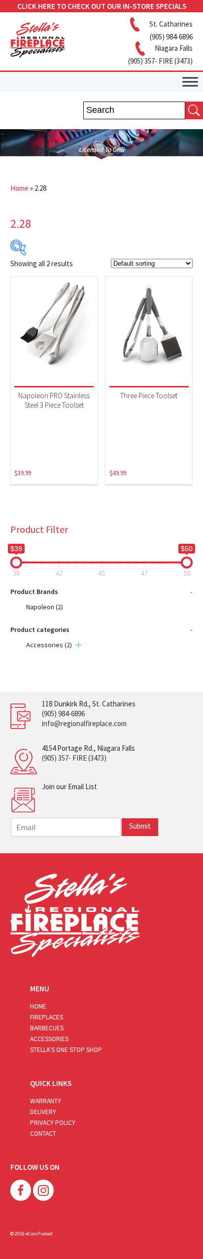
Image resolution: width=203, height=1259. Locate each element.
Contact (43, 1133)
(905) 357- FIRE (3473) (74, 758)
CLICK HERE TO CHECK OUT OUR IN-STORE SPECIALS (101, 6)
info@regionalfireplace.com (84, 723)
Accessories (49, 644)
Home (19, 188)
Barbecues (47, 1028)
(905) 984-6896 (63, 713)
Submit (140, 826)
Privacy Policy (52, 1123)
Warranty (45, 1101)
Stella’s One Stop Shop (66, 1050)
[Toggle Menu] (190, 81)
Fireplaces (46, 1017)
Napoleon (44, 606)
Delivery (43, 1112)
